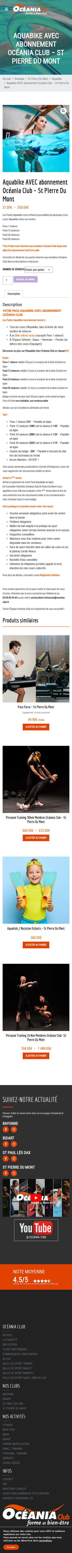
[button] (63, 111)
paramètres (45, 1540)
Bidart (7, 1399)
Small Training (13, 1448)
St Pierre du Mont (15, 1408)
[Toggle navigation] (6, 9)
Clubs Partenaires (15, 1349)
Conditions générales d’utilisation (26, 1493)
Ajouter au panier (25, 279)
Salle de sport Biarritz (18, 1373)
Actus (6, 1359)
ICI (67, 350)
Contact (8, 1479)
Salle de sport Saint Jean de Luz (24, 1378)
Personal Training (15, 1453)
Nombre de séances (13, 269)
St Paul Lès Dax (13, 1403)
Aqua (6, 1434)
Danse (7, 1439)
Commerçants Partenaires (20, 1354)
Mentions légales (14, 1488)
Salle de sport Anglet (17, 1368)
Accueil (7, 1335)
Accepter (11, 1547)
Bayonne (8, 1394)
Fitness (8, 1425)
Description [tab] (14, 293)
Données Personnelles (18, 1498)
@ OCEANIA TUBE (36, 1237)
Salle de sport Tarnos (18, 1363)
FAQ (5, 1484)
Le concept (10, 1340)
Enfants (8, 1458)
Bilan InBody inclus (25, 335)
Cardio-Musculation (16, 1444)
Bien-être (9, 1429)
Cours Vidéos (11, 1463)
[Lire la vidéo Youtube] (36, 1198)
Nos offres (10, 1344)
